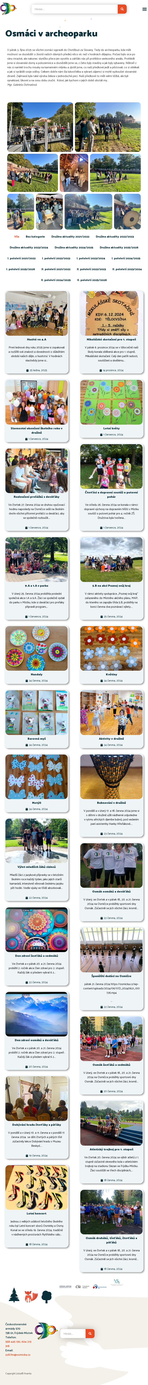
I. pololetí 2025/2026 (20, 269)
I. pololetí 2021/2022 (22, 258)
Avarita (27, 1374)
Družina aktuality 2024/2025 (74, 247)
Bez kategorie (35, 236)
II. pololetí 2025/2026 (92, 280)
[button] (144, 9)
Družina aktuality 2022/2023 (115, 236)
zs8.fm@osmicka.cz (17, 1354)
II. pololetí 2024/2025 (56, 280)
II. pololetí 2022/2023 (91, 269)
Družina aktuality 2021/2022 (70, 236)
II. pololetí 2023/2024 (127, 269)
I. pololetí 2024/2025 (126, 258)
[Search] (122, 9)
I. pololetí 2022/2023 (56, 258)
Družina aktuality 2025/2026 (119, 247)
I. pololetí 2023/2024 (91, 258)
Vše (16, 236)
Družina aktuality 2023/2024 (29, 247)
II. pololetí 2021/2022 (56, 269)
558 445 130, (13, 1341)
